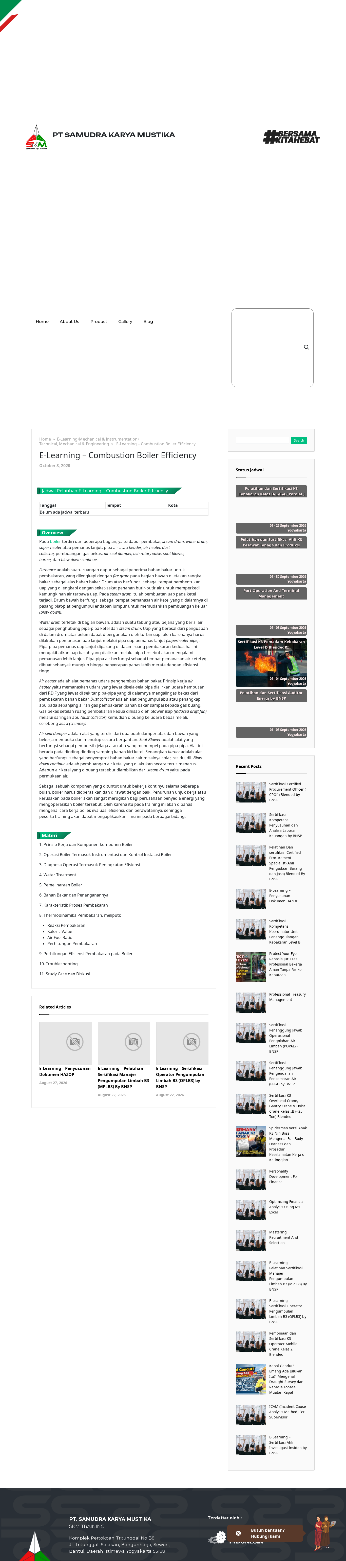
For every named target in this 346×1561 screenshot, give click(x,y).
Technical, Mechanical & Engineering (74, 444)
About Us (69, 321)
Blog (148, 321)
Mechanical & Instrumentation (108, 439)
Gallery (125, 321)
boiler (55, 541)
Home (42, 321)
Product (98, 321)
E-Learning (67, 439)
